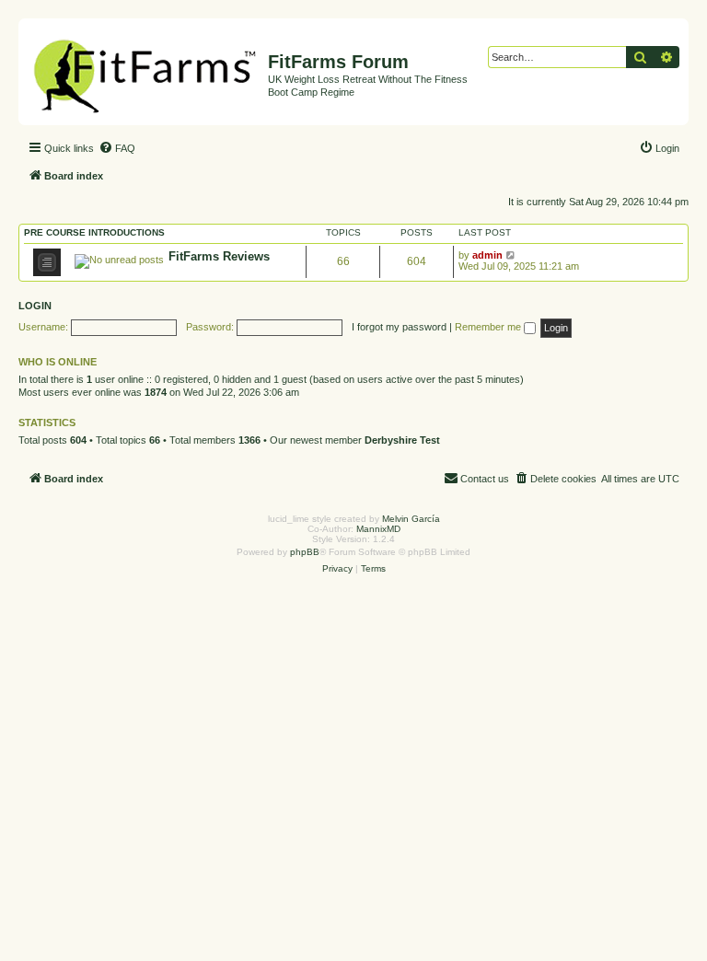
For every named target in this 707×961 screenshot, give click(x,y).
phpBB (304, 552)
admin (487, 255)
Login (35, 305)
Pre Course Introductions (94, 232)
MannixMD (378, 529)
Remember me (489, 326)
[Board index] (145, 71)
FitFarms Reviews (219, 256)
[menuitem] (117, 148)
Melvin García (411, 519)
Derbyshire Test (402, 440)
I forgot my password (399, 326)
